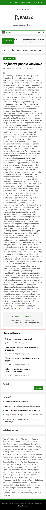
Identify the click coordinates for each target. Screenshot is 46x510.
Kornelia (8, 68)
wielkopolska (9, 59)
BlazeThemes (22, 506)
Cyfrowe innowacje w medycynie (19, 339)
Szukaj (6, 384)
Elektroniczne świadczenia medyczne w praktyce (23, 2)
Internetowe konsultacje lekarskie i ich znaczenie (22, 406)
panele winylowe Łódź (30, 308)
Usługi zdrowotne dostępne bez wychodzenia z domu (24, 415)
